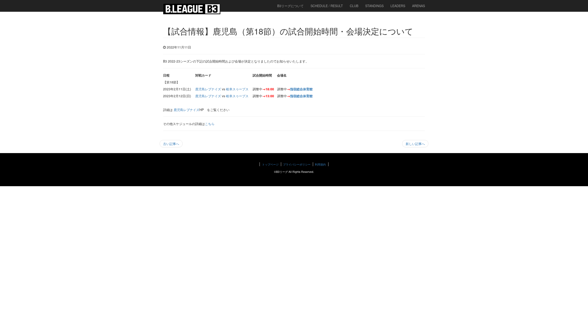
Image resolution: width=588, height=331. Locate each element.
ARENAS (418, 5)
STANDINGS (374, 5)
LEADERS (397, 5)
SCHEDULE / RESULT (327, 5)
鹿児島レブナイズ (208, 89)
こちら (210, 123)
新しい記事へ (415, 143)
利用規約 (320, 164)
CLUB (354, 5)
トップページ (270, 164)
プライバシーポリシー (297, 164)
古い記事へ (171, 143)
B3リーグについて (290, 5)
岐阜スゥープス (237, 89)
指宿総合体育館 (301, 89)
